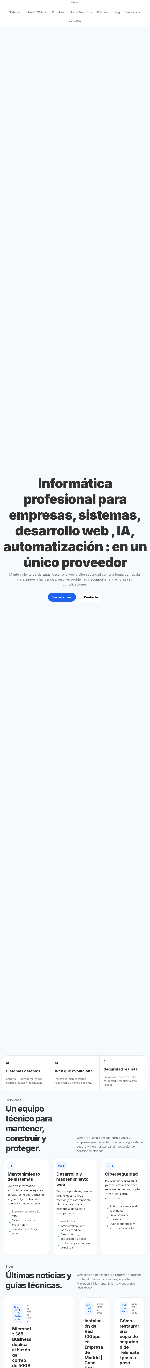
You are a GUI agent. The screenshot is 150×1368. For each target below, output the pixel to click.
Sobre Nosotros (81, 12)
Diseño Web (35, 12)
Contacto (75, 20)
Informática (88, 1308)
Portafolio (58, 12)
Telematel (123, 1308)
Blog (117, 12)
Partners (102, 12)
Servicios (131, 12)
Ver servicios (62, 597)
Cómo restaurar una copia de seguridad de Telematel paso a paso (129, 1341)
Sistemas (15, 12)
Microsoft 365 (17, 1310)
